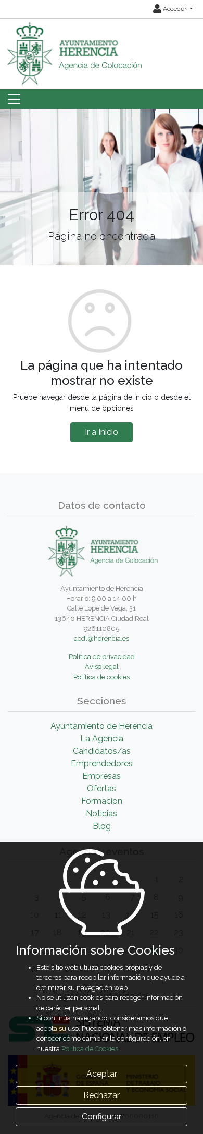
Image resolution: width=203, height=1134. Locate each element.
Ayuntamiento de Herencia (101, 726)
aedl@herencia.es (101, 638)
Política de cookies (101, 677)
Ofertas (101, 789)
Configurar (101, 1116)
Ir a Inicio (101, 432)
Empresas (101, 776)
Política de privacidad (102, 657)
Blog (102, 826)
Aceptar (101, 1074)
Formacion (101, 801)
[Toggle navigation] (14, 99)
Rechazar (101, 1095)
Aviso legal (102, 666)
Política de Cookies (89, 1049)
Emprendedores (102, 764)
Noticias (101, 814)
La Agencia (101, 738)
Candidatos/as (102, 751)
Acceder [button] (174, 9)
